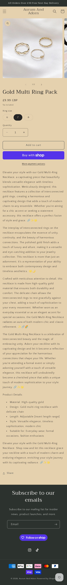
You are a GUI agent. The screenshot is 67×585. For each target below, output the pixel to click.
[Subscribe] (56, 524)
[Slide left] (26, 85)
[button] (4, 11)
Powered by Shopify (46, 579)
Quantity (7, 125)
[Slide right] (41, 85)
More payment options (33, 164)
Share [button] (10, 473)
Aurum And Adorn (27, 579)
